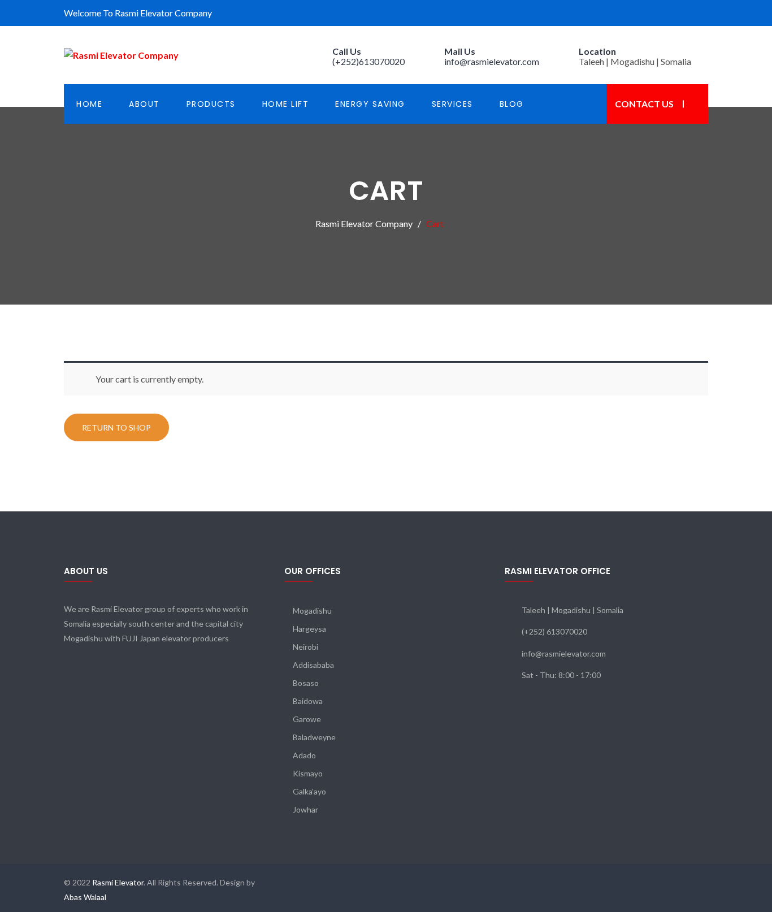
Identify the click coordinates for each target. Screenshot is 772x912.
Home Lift (285, 104)
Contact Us (644, 103)
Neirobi (305, 647)
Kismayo (308, 773)
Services (452, 104)
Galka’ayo (309, 791)
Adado (304, 755)
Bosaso (306, 683)
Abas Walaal (85, 897)
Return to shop (116, 427)
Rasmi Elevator (117, 882)
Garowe (307, 719)
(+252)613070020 (368, 61)
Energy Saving (370, 104)
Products (211, 104)
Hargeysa (309, 628)
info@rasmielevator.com (491, 61)
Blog (512, 104)
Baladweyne (314, 737)
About (144, 104)
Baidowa (308, 701)
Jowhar (305, 809)
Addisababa (313, 665)
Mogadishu (312, 610)
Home (89, 104)
